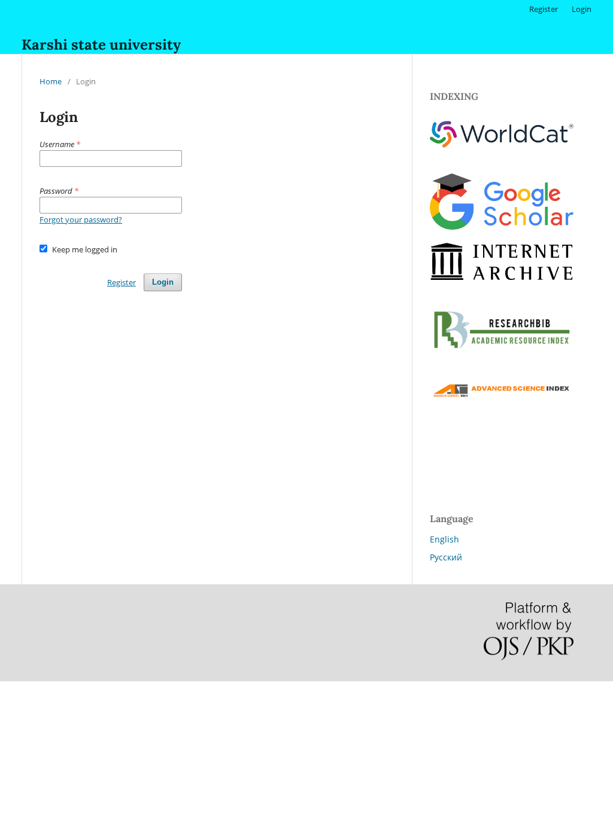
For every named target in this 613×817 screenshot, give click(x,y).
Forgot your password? (81, 219)
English (444, 539)
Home (51, 81)
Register (543, 9)
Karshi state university (101, 44)
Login (581, 9)
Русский (446, 557)
